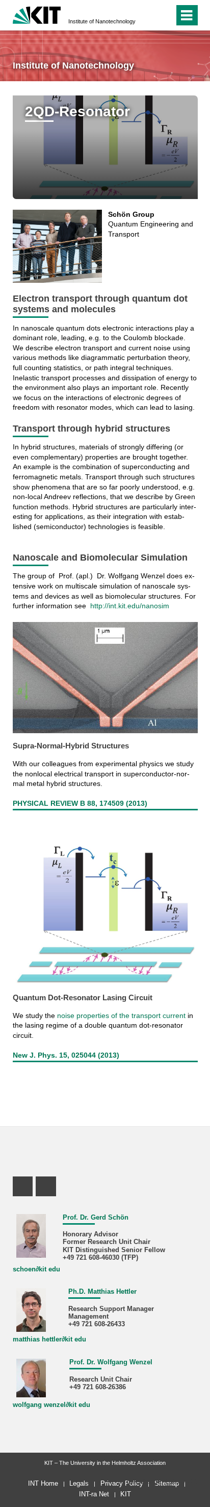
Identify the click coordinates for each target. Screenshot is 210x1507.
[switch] (164, 15)
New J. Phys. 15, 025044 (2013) (66, 1055)
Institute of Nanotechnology (102, 21)
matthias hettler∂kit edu (49, 1339)
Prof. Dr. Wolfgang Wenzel (110, 1362)
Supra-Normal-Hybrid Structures (71, 745)
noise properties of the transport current (121, 1015)
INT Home (43, 1483)
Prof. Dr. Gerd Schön (95, 1217)
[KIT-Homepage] (37, 14)
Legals (79, 1483)
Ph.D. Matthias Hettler (102, 1291)
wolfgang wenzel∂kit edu (51, 1404)
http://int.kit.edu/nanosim (129, 606)
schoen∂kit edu (36, 1269)
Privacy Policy (121, 1483)
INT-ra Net (94, 1494)
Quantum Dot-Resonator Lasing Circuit (82, 997)
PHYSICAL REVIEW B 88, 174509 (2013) (80, 803)
